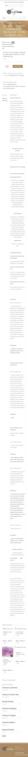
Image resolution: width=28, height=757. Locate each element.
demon (13, 86)
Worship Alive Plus (12, 84)
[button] (13, 42)
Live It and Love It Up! (19, 632)
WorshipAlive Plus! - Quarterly (17, 75)
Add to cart (18, 66)
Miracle (8, 88)
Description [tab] (4, 95)
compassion (8, 86)
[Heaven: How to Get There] (7, 652)
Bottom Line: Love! (7, 632)
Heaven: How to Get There (7, 661)
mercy (4, 88)
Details (10, 641)
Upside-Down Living (20, 653)
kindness (23, 86)
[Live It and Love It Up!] (20, 629)
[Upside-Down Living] (20, 648)
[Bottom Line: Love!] (7, 629)
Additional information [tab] (5, 99)
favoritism (18, 86)
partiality (12, 88)
